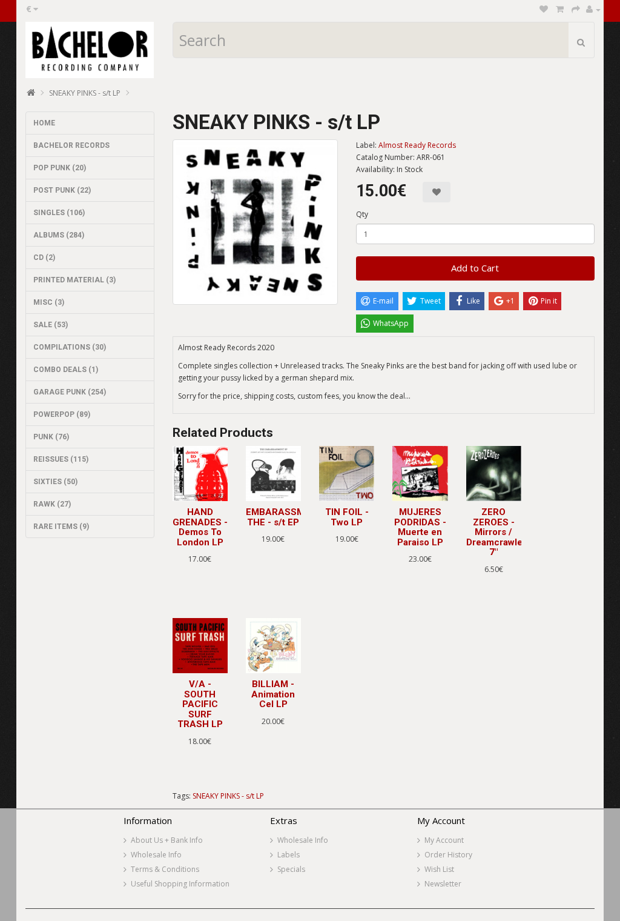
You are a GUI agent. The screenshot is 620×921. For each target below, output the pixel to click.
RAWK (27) (52, 504)
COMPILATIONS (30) (69, 347)
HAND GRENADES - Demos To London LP (200, 527)
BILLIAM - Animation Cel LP (273, 694)
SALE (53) (50, 325)
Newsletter (442, 884)
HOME (44, 123)
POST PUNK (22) (62, 190)
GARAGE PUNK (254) (69, 392)
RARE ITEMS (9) (61, 526)
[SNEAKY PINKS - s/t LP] (255, 222)
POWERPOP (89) (61, 414)
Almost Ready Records (417, 145)
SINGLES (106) (59, 212)
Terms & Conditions (165, 869)
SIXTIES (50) (55, 481)
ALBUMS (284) (58, 235)
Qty (362, 214)
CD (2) (44, 257)
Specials (291, 869)
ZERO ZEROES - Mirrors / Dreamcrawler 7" (496, 532)
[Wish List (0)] (543, 9)
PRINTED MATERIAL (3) (74, 280)
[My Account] (593, 9)
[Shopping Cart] (560, 9)
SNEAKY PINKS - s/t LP (84, 93)
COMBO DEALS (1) (65, 369)
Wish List (439, 869)
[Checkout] (576, 9)
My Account (444, 840)
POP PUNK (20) (59, 168)
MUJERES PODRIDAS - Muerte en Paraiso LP (420, 527)
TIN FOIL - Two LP (347, 517)
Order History (448, 855)
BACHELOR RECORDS (71, 145)
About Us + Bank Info (167, 840)
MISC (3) (48, 302)
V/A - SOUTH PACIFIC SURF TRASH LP (200, 704)
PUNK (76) (51, 437)
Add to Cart (475, 268)
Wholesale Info (156, 855)
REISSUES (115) (60, 459)
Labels (288, 855)
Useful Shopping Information (180, 884)
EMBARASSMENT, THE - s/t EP (285, 517)
